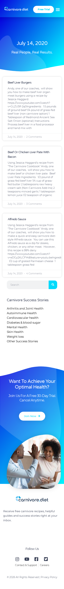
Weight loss (15, 336)
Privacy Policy (49, 577)
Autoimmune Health (22, 313)
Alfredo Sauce (17, 219)
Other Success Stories (22, 341)
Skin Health (15, 332)
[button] (58, 9)
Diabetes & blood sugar (24, 322)
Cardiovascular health (22, 317)
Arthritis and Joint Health (25, 308)
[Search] (53, 285)
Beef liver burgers (19, 82)
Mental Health (17, 327)
